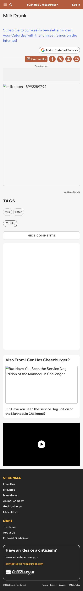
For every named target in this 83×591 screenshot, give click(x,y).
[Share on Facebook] (52, 59)
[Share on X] (60, 59)
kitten (18, 212)
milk (7, 212)
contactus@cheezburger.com (24, 563)
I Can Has (9, 484)
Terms (45, 585)
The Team (9, 527)
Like (12, 223)
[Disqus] (41, 298)
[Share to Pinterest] (68, 59)
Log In (76, 4)
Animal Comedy (13, 501)
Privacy (53, 585)
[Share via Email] (76, 59)
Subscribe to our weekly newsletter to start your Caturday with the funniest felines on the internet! (40, 35)
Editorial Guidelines (15, 538)
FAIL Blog (9, 489)
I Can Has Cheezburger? (42, 4)
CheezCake (10, 512)
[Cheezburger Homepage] (41, 573)
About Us (9, 532)
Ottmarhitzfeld (73, 192)
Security (62, 585)
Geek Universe (12, 506)
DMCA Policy (74, 585)
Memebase (10, 495)
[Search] (11, 4)
